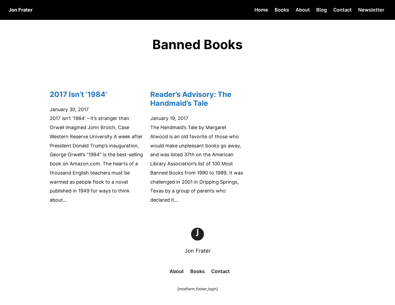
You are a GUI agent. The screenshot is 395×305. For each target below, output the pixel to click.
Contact (342, 10)
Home (261, 10)
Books (282, 10)
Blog (321, 10)
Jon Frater (198, 251)
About (303, 10)
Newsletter (371, 10)
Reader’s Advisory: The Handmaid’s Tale (190, 99)
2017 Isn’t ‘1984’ (78, 94)
